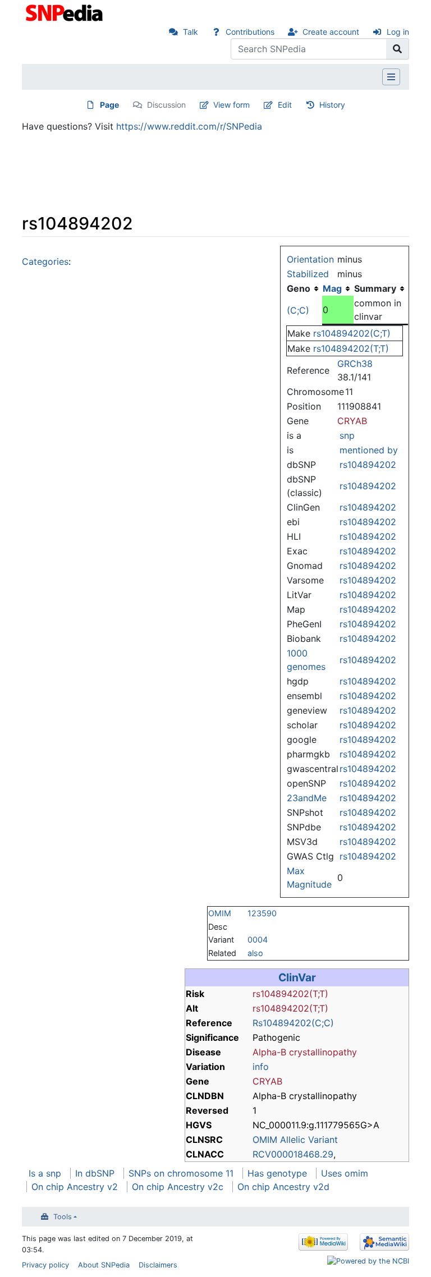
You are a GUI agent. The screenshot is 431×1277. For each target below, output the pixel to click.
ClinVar (297, 977)
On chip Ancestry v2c (177, 1186)
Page (109, 104)
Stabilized (308, 273)
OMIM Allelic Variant (295, 1139)
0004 (257, 939)
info (261, 1066)
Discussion (166, 104)
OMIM (219, 913)
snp (347, 435)
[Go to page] (397, 48)
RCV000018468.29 (293, 1154)
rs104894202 (368, 464)
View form (231, 104)
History (332, 104)
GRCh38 (355, 363)
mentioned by (369, 450)
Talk (190, 31)
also (255, 953)
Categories (45, 261)
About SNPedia (104, 1265)
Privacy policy (45, 1265)
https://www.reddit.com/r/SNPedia (189, 126)
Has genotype (277, 1173)
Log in (398, 31)
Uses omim (344, 1173)
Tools (62, 1216)
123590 (262, 913)
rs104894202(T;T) (351, 348)
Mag (332, 288)
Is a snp (45, 1173)
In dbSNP (94, 1173)
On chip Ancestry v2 (74, 1186)
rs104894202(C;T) (352, 333)
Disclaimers (158, 1265)
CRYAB (352, 420)
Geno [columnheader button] (298, 288)
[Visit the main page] (65, 11)
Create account (330, 31)
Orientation (310, 259)
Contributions (250, 31)
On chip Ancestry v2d (283, 1186)
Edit (285, 104)
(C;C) (298, 310)
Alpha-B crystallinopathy (305, 1052)
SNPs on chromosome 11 (181, 1173)
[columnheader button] (338, 288)
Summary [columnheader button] (375, 288)
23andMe (307, 797)
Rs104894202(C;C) (293, 1022)
